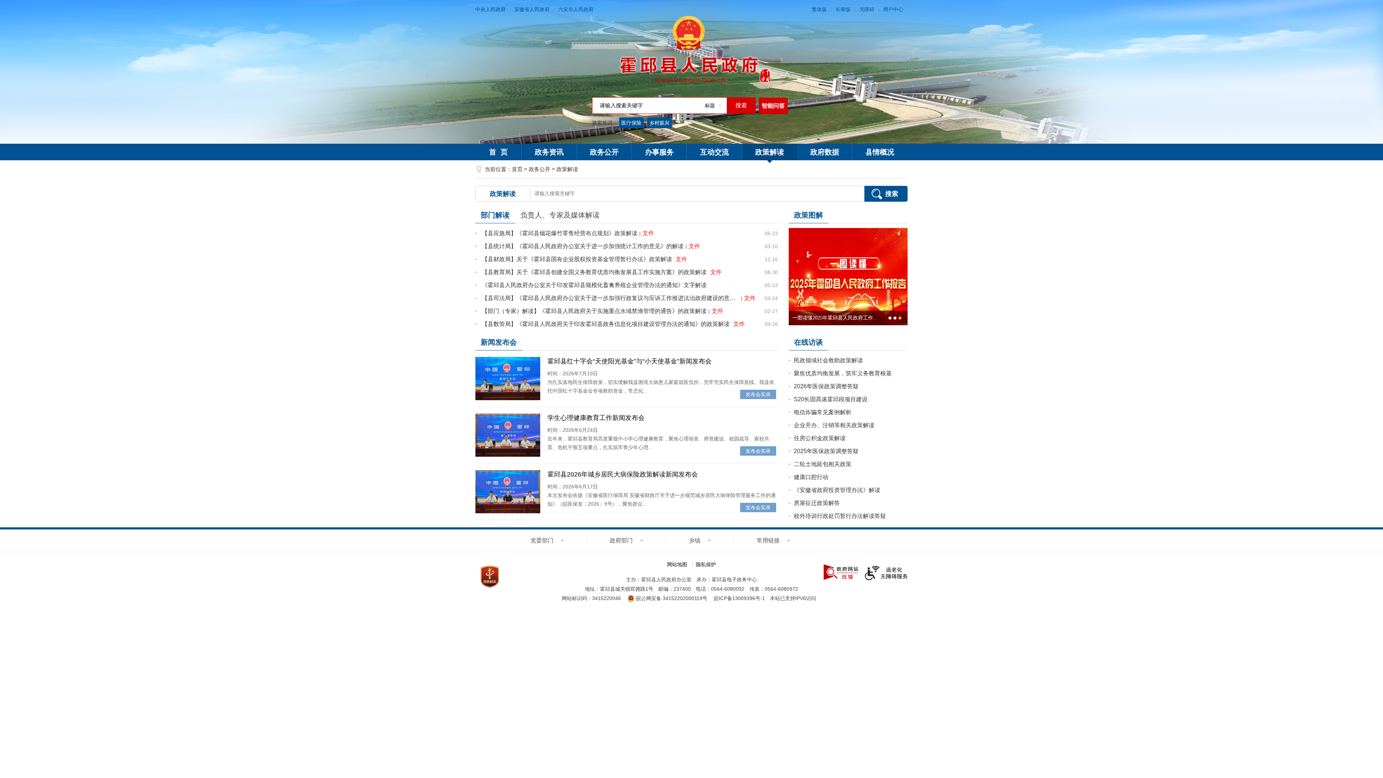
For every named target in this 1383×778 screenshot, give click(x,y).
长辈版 (843, 9)
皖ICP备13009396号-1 (739, 598)
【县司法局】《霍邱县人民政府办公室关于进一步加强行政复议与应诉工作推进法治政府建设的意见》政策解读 (610, 298)
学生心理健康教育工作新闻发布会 (596, 417)
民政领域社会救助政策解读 (828, 360)
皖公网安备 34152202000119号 (671, 598)
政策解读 (769, 152)
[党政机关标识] (489, 576)
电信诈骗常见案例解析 (822, 412)
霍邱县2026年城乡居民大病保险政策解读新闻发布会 (622, 474)
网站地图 (677, 564)
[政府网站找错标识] (841, 571)
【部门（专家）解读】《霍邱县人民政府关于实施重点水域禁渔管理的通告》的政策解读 (594, 311)
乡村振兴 (659, 123)
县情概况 (879, 152)
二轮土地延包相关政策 (822, 464)
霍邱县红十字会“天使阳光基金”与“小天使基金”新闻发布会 (629, 361)
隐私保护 (706, 564)
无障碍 (866, 9)
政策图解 (808, 215)
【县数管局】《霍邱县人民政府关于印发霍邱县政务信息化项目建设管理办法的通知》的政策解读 (606, 324)
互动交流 (714, 152)
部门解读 (495, 215)
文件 (648, 233)
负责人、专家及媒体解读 (560, 215)
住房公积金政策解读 (820, 438)
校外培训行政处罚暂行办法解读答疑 (840, 516)
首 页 (498, 152)
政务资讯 (549, 152)
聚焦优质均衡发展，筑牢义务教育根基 (843, 373)
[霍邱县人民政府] (691, 50)
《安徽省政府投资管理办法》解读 (837, 490)
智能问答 (773, 106)
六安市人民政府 (576, 9)
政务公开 (604, 152)
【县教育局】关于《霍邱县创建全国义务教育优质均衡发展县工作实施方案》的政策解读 (594, 272)
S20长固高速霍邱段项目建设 (831, 399)
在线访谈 (808, 342)
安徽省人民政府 (532, 9)
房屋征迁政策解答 (817, 503)
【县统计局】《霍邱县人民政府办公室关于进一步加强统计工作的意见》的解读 (583, 246)
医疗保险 (631, 123)
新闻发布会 (499, 342)
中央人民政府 (490, 9)
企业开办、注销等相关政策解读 (834, 425)
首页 (517, 169)
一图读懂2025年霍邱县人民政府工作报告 (835, 320)
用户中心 (893, 9)
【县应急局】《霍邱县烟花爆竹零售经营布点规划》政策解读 (559, 233)
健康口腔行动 (811, 477)
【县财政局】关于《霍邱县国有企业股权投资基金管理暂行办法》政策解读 (577, 259)
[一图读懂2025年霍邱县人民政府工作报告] (848, 276)
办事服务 (659, 152)
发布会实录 (758, 394)
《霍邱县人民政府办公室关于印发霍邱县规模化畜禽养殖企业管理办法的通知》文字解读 (594, 285)
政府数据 (824, 152)
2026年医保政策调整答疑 (826, 386)
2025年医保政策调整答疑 (826, 451)
